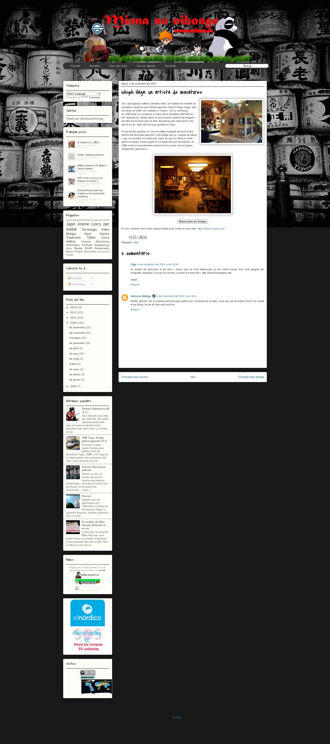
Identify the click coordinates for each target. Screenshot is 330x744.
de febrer (75, 374)
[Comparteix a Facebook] (141, 237)
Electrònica (102, 241)
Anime (83, 224)
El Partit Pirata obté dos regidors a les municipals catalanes (91, 193)
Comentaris (78, 284)
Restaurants (102, 248)
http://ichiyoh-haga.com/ (211, 228)
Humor (104, 234)
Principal (75, 65)
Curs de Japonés (146, 65)
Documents (90, 251)
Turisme (86, 241)
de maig (74, 358)
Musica (70, 251)
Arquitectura (102, 244)
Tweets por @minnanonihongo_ (85, 118)
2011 (73, 317)
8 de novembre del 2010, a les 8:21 (176, 296)
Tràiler (91, 237)
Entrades (76, 278)
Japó (136, 242)
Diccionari (170, 65)
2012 (73, 312)
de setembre (77, 343)
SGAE (88, 248)
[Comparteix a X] (138, 237)
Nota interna (103, 251)
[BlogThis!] (134, 237)
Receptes (95, 65)
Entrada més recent (134, 377)
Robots (79, 251)
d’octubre (75, 337)
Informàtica (73, 244)
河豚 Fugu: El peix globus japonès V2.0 (94, 439)
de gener (75, 379)
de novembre (77, 332)
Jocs (69, 248)
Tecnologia (89, 229)
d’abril (73, 363)
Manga (71, 234)
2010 (73, 322)
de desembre (77, 327)
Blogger (177, 717)
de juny (74, 353)
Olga (133, 264)
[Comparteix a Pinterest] (145, 237)
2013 (73, 307)
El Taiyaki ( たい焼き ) (88, 142)
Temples (70, 255)
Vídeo (105, 229)
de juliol (74, 348)
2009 (73, 386)
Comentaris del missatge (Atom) (201, 389)
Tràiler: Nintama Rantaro (90, 155)
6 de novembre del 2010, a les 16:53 (158, 264)
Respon (135, 284)
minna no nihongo (141, 296)
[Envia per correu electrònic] (131, 237)
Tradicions (73, 237)
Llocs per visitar (118, 65)
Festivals (87, 244)
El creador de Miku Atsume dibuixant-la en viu (94, 525)
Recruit (86, 496)
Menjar (78, 248)
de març (74, 369)
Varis (87, 234)
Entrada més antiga (251, 377)
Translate (94, 97)
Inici (193, 377)
